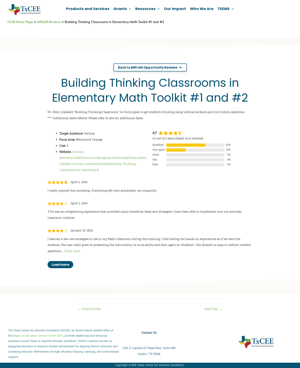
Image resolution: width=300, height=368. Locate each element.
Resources (145, 8)
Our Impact (175, 8)
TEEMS (224, 8)
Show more (72, 251)
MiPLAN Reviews (49, 21)
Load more (60, 264)
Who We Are (201, 8)
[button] (129, 8)
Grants (120, 8)
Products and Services (87, 8)
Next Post (213, 309)
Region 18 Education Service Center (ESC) (38, 336)
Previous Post (89, 309)
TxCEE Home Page (20, 21)
